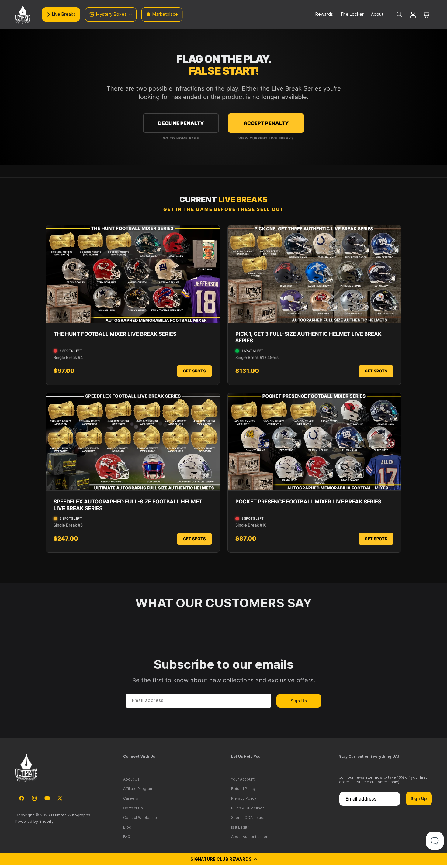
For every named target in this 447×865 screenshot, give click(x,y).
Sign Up (299, 701)
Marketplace (165, 14)
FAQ (126, 836)
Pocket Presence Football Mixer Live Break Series (308, 502)
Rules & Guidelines (248, 808)
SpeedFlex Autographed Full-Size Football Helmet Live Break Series (128, 505)
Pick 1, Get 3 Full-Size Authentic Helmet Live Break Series (308, 337)
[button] (223, 859)
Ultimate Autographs (70, 814)
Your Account (243, 779)
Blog (127, 827)
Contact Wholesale (140, 817)
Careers (130, 798)
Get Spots (194, 371)
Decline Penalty (181, 123)
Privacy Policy (243, 798)
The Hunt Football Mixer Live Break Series (115, 334)
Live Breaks (63, 14)
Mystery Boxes (111, 14)
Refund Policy (243, 788)
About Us (131, 779)
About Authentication (249, 836)
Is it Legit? (240, 827)
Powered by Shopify (34, 821)
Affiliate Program (138, 788)
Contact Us (133, 808)
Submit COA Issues (248, 817)
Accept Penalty (266, 123)
